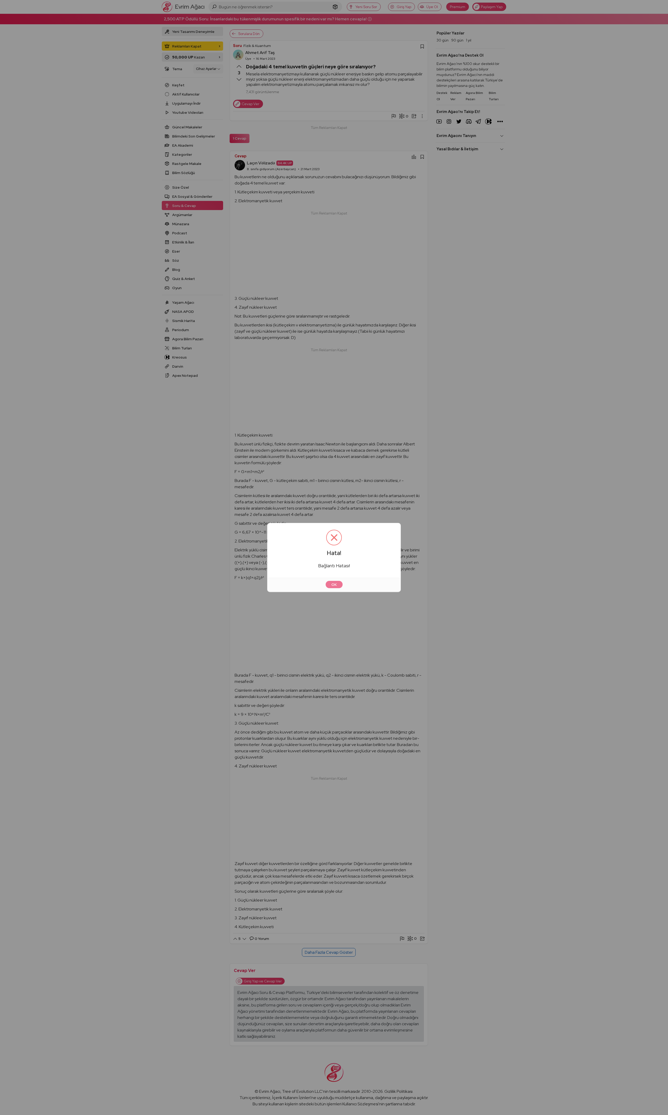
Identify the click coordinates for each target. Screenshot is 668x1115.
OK (334, 584)
